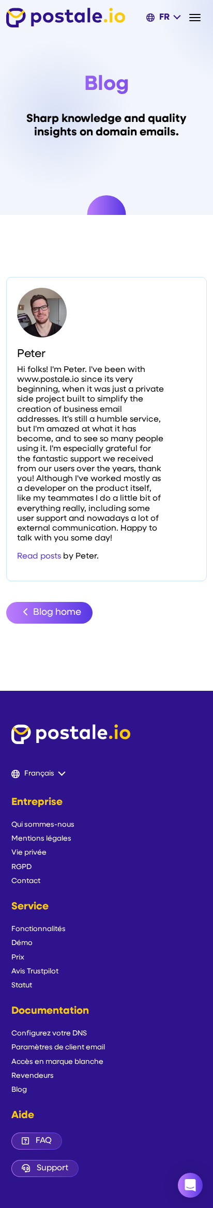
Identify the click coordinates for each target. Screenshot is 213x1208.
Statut (21, 985)
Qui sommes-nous (42, 825)
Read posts (39, 556)
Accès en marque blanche (57, 1062)
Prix (17, 958)
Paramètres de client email (58, 1047)
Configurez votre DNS (49, 1033)
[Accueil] (65, 17)
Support (52, 1168)
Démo (22, 943)
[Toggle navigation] (198, 17)
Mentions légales (41, 839)
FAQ (44, 1141)
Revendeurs (32, 1076)
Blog (19, 1090)
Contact (25, 881)
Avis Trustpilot (34, 971)
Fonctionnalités (38, 929)
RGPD (21, 867)
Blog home (56, 612)
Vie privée (29, 853)
